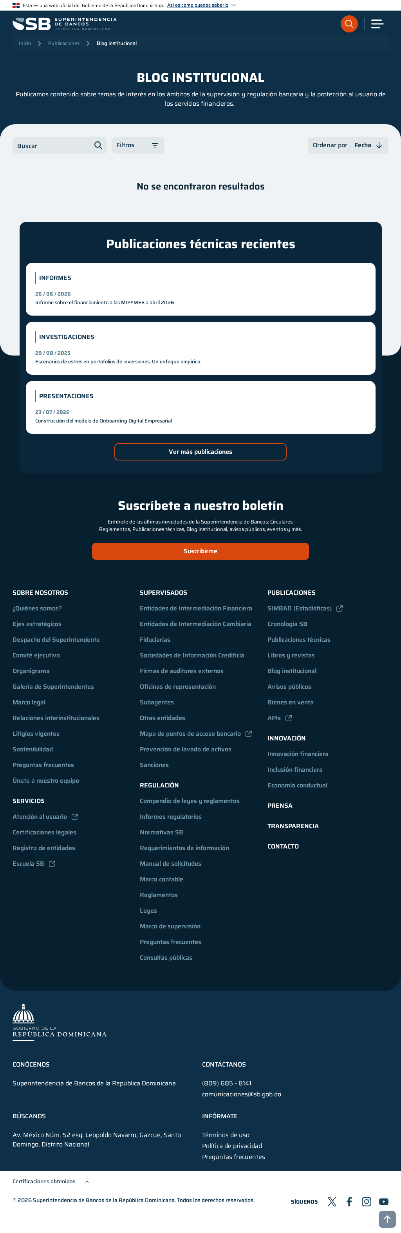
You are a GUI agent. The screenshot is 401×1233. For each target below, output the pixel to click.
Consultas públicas (166, 957)
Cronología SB (287, 624)
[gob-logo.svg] (60, 1022)
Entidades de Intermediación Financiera (196, 608)
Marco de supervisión (170, 926)
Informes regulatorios (171, 816)
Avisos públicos (289, 686)
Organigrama (31, 671)
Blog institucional (117, 43)
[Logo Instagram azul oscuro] (366, 1201)
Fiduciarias (155, 639)
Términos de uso (225, 1135)
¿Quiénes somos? (37, 608)
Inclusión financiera (295, 769)
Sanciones (154, 765)
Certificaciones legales (44, 832)
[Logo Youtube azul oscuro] (383, 1201)
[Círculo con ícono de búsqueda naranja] (349, 23)
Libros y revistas (291, 655)
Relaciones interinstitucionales (56, 718)
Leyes (148, 910)
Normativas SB (161, 832)
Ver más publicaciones (200, 452)
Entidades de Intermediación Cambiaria (195, 624)
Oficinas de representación (178, 686)
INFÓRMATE (220, 1116)
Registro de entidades (44, 848)
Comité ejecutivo (36, 655)
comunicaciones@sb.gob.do (241, 1094)
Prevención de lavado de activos (185, 749)
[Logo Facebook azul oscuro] (349, 1201)
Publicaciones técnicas (299, 639)
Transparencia (293, 826)
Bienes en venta (290, 702)
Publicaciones (63, 43)
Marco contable (161, 879)
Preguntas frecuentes (43, 765)
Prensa (280, 806)
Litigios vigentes (36, 733)
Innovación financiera (298, 754)
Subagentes (157, 702)
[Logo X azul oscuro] (332, 1201)
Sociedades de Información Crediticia (192, 655)
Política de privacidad (232, 1146)
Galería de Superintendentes (53, 686)
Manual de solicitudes (170, 863)
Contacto (283, 846)
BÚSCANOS (29, 1116)
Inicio (25, 43)
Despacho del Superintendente (56, 639)
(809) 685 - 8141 (226, 1083)
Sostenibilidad (33, 749)
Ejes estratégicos (37, 624)
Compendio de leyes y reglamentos (190, 801)
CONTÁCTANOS (224, 1064)
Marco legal (29, 702)
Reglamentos (159, 895)
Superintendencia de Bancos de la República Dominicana (104, 1200)
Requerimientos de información (184, 848)
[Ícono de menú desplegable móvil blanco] (377, 23)
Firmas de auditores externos (182, 671)
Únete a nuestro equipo (46, 780)
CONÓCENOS (31, 1064)
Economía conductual (297, 785)
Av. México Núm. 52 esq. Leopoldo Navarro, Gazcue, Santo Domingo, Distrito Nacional (97, 1139)
